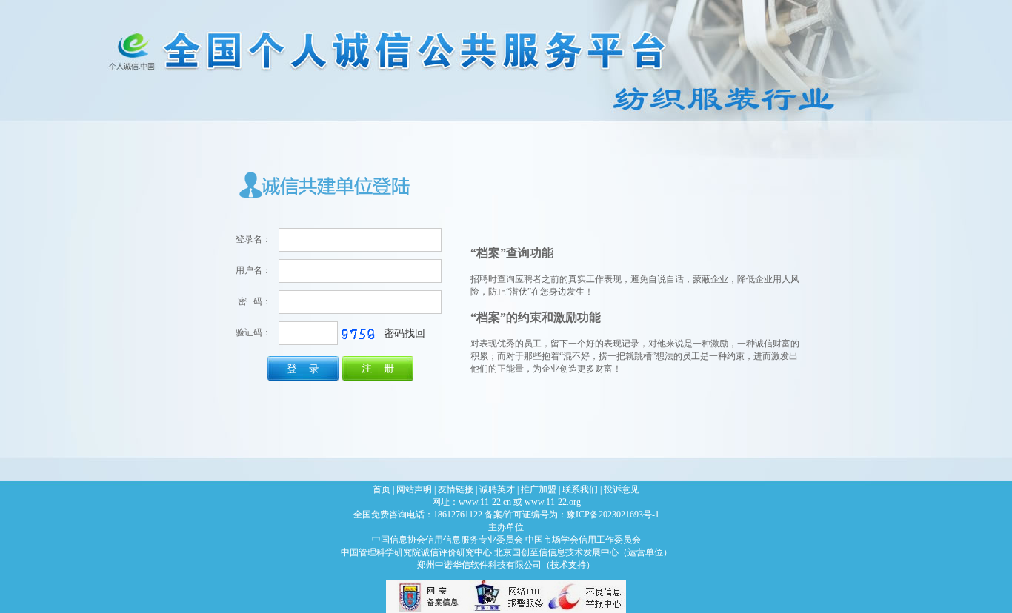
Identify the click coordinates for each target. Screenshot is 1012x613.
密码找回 (404, 332)
